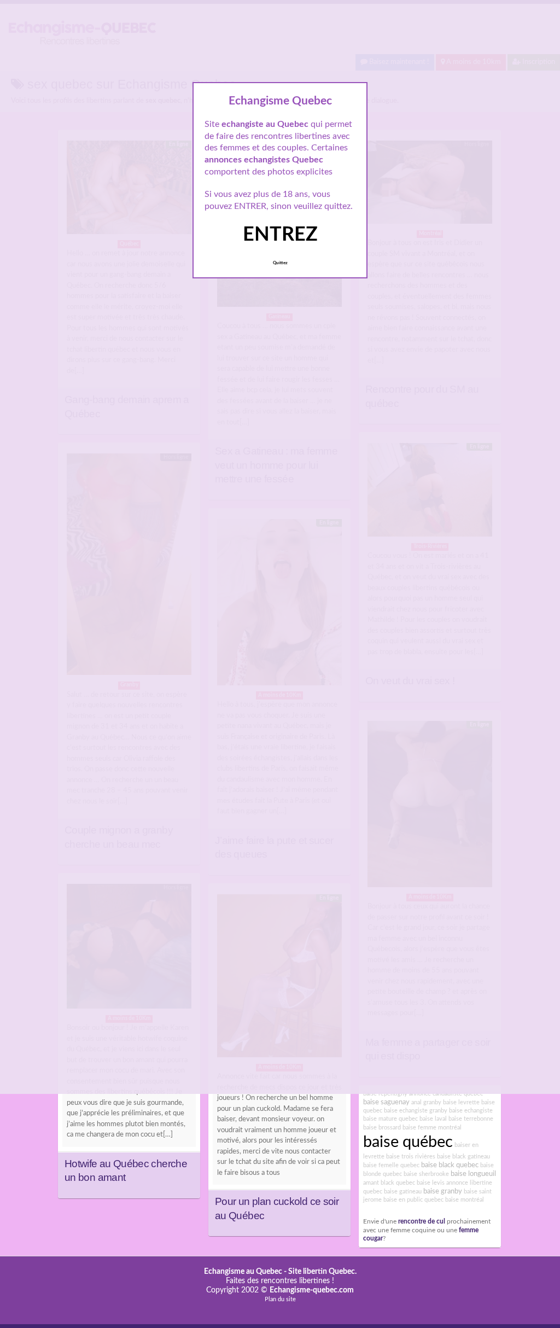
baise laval (433, 1119)
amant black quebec (389, 1183)
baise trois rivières (410, 1157)
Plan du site (280, 1299)
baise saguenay (386, 1102)
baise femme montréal (432, 1128)
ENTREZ (280, 234)
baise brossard (382, 1128)
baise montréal (464, 1200)
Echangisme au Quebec (243, 1271)
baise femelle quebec (391, 1165)
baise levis (431, 1183)
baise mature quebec (390, 1119)
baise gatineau (403, 1192)
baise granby (442, 1191)
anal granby (426, 1102)
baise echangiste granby (415, 1111)
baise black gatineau (463, 1157)
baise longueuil (473, 1173)
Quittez (280, 263)
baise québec (408, 1142)
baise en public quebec (413, 1200)
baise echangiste (471, 1111)
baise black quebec (450, 1165)
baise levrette (461, 1102)
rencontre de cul (421, 1222)
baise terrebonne (470, 1119)
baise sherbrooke (426, 1174)
